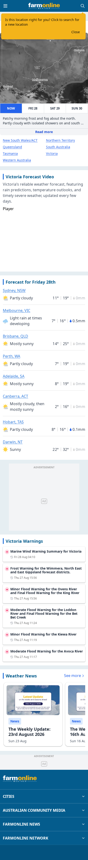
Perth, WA (11, 356)
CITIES (8, 796)
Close (75, 32)
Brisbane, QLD (15, 336)
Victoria (52, 153)
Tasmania (10, 153)
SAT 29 (55, 108)
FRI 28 (32, 108)
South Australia (58, 147)
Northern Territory (60, 140)
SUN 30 (77, 108)
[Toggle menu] (5, 5)
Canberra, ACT (15, 396)
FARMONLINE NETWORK (25, 838)
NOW (11, 108)
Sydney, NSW (14, 290)
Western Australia (17, 160)
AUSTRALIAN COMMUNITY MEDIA (34, 810)
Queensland (12, 147)
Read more (44, 132)
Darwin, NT (13, 442)
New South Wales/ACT (20, 140)
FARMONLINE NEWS (21, 824)
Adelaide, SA (13, 376)
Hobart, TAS (13, 422)
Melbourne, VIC (16, 310)
